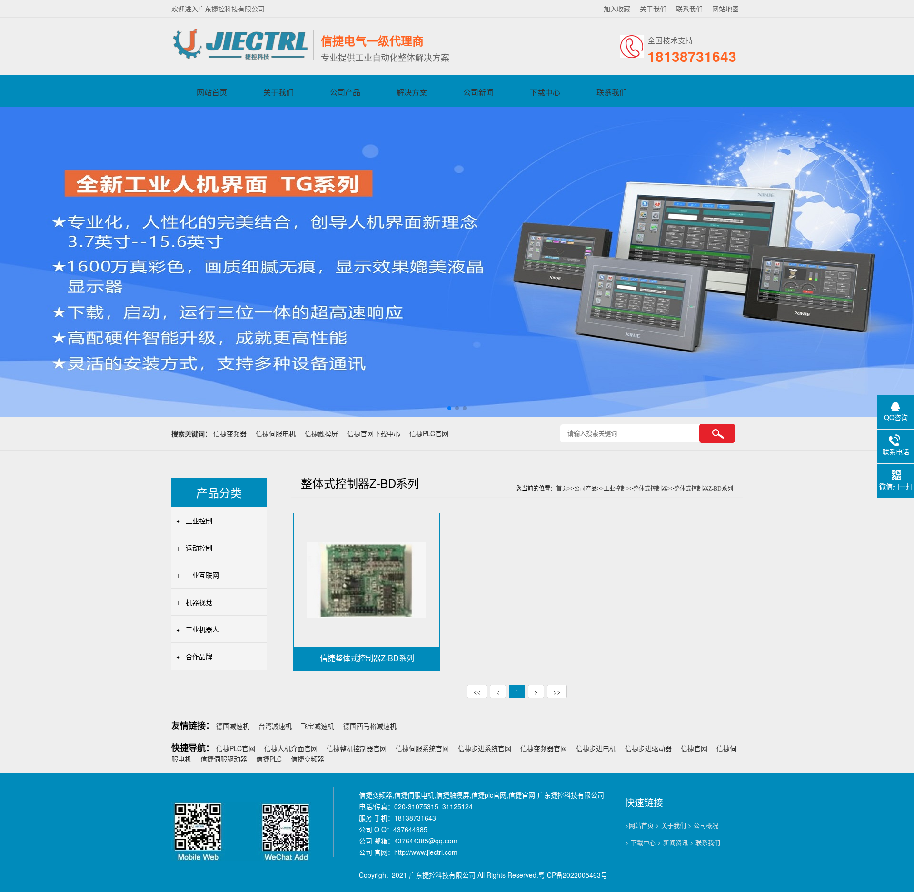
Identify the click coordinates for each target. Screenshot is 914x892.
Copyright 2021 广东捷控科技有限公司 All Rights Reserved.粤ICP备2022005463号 (483, 875)
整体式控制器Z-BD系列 (703, 488)
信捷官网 (694, 748)
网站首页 (212, 92)
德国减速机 (232, 726)
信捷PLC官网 (428, 433)
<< (477, 691)
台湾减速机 (275, 726)
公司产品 (345, 92)
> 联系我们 (705, 842)
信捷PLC (269, 758)
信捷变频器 (230, 433)
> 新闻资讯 (672, 842)
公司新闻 (478, 92)
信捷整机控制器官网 (357, 748)
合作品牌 (199, 656)
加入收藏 (617, 8)
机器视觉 (199, 602)
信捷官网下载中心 (373, 433)
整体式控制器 (650, 488)
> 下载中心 (640, 842)
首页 (561, 488)
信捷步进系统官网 (484, 748)
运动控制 (199, 547)
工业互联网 (202, 575)
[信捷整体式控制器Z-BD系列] (366, 579)
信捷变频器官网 (543, 748)
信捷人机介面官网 (291, 748)
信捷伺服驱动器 (223, 758)
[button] (449, 408)
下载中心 (545, 92)
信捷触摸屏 (321, 433)
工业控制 (199, 520)
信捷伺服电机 (276, 433)
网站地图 (725, 8)
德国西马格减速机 (370, 726)
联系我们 (689, 8)
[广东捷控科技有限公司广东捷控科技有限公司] (239, 58)
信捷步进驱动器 (648, 748)
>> (557, 691)
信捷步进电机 (596, 748)
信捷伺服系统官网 (422, 748)
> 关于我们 (671, 825)
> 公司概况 (703, 825)
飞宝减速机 (317, 726)
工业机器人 (202, 629)
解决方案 (412, 92)
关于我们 (653, 8)
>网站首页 (639, 825)
